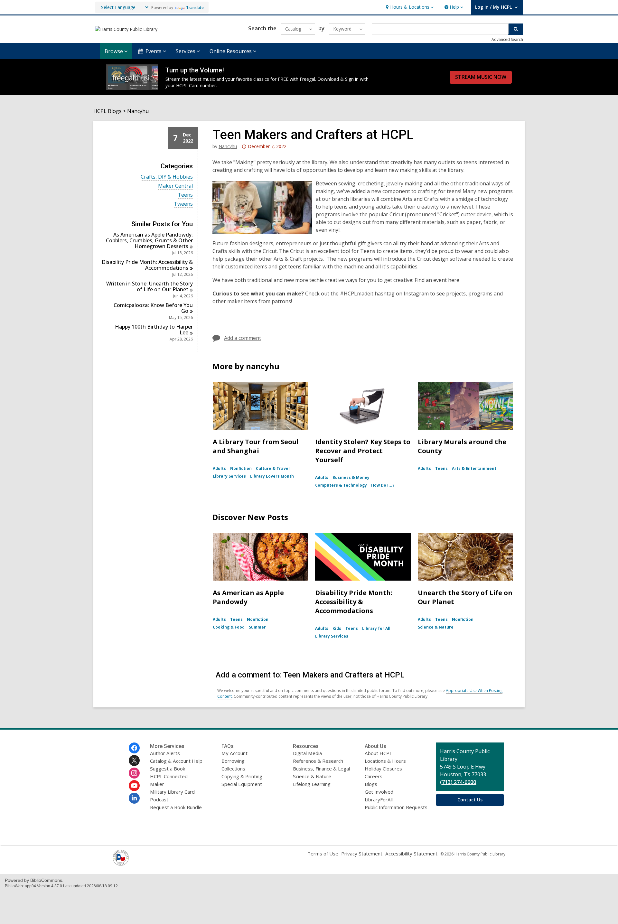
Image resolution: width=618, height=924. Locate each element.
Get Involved (379, 792)
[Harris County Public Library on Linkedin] (134, 798)
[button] (408, 7)
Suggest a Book (167, 768)
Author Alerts (165, 753)
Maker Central (175, 186)
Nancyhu (138, 111)
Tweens (183, 204)
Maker (157, 784)
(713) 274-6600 (458, 782)
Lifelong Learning (312, 784)
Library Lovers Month (272, 476)
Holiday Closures (383, 768)
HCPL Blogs (107, 111)
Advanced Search (507, 39)
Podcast (159, 799)
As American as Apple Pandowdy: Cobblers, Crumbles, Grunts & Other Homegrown (149, 240)
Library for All (376, 628)
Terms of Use (322, 853)
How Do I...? (382, 485)
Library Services (229, 476)
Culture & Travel (273, 468)
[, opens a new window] (121, 864)
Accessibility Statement (411, 853)
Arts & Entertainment (474, 468)
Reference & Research (318, 761)
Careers (373, 776)
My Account (234, 753)
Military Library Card (172, 792)
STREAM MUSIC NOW (480, 76)
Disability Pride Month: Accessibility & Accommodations (353, 601)
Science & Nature (436, 627)
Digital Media (307, 753)
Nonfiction (241, 468)
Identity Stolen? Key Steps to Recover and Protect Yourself (362, 450)
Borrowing (233, 761)
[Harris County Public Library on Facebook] (134, 747)
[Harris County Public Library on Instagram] (134, 773)
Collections (233, 768)
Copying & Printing (241, 776)
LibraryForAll (379, 799)
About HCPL (378, 753)
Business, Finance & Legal (321, 768)
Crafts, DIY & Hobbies (167, 177)
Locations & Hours (385, 761)
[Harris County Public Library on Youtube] (134, 785)
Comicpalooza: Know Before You (153, 308)
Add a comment (242, 337)
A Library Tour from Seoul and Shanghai (256, 446)
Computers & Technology (341, 485)
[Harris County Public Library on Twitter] (134, 760)
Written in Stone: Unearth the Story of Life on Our (149, 286)
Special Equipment (241, 784)
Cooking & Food (229, 627)
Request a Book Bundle (176, 807)
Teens (185, 195)
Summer (257, 627)
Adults (219, 468)
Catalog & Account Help (176, 761)
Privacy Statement (361, 853)
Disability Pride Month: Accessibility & (147, 264)
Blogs (371, 784)
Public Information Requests (396, 807)
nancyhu (228, 146)
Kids (336, 628)
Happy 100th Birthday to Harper (154, 329)
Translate (195, 7)
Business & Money (351, 477)
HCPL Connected (169, 776)
